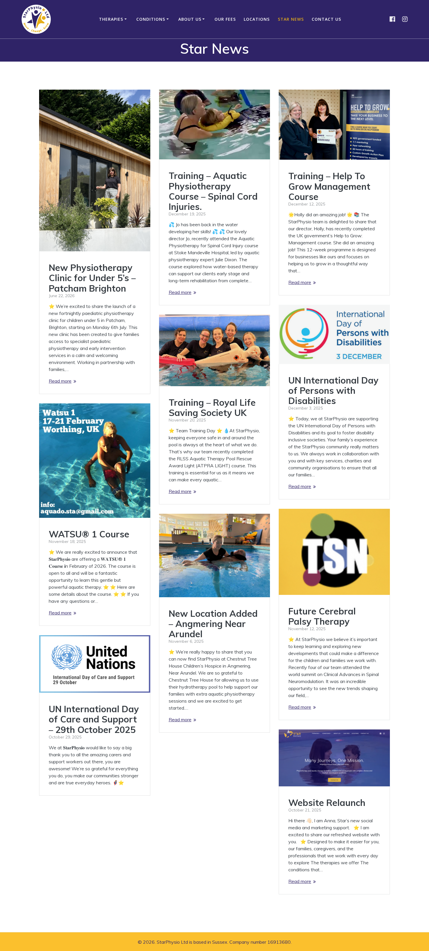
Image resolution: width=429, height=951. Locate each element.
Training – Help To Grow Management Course (329, 186)
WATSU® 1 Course (89, 534)
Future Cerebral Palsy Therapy (322, 616)
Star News (291, 19)
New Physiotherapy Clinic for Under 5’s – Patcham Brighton (92, 278)
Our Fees (225, 19)
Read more (60, 381)
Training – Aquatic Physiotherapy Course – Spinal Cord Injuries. (213, 191)
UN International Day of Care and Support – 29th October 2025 (94, 719)
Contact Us (326, 19)
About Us (189, 19)
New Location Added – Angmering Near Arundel (213, 624)
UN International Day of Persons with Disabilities (333, 390)
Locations (257, 19)
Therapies (111, 19)
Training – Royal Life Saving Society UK (212, 407)
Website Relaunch (326, 802)
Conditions (150, 19)
